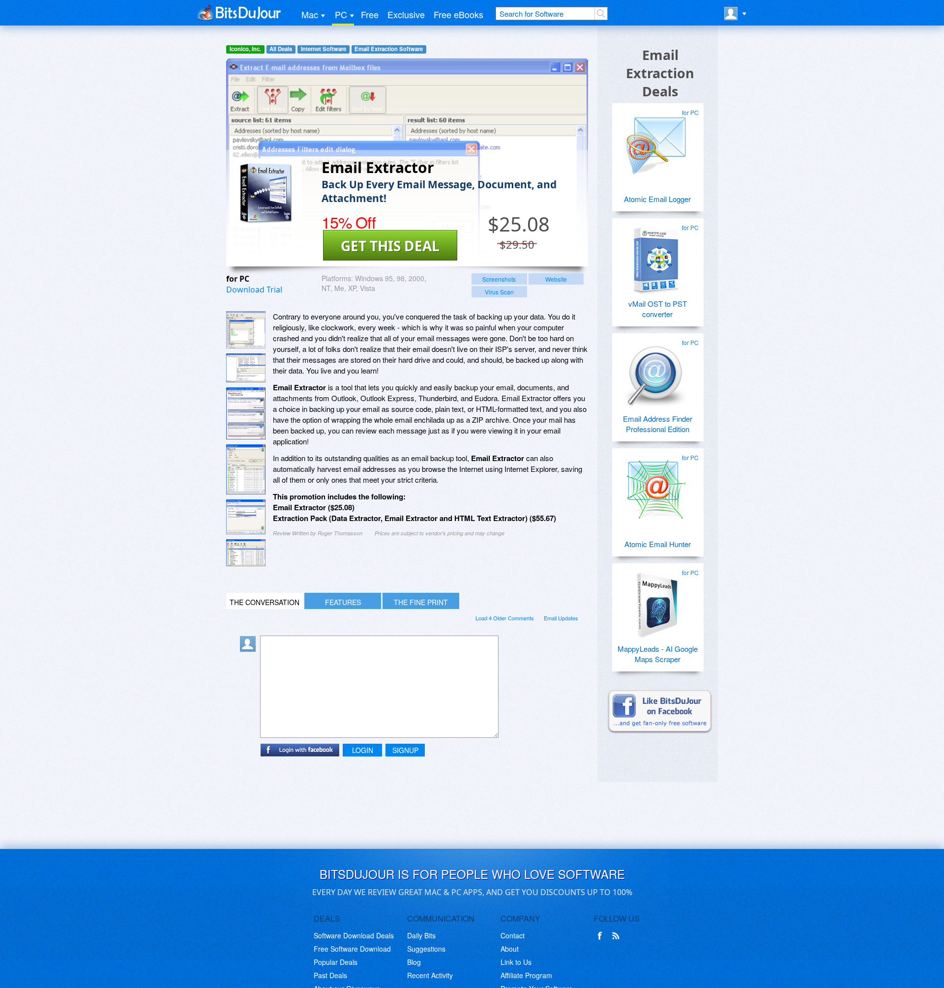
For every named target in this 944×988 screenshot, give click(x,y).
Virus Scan (499, 292)
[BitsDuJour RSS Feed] (617, 936)
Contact (513, 935)
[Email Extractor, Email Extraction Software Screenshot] (246, 413)
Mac (309, 14)
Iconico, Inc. (245, 49)
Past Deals (330, 975)
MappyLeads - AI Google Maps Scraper (658, 653)
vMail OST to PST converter (657, 308)
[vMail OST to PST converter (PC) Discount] (656, 255)
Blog (414, 962)
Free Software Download (352, 949)
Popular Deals (335, 962)
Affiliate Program (526, 975)
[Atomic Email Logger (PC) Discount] (656, 140)
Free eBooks (458, 14)
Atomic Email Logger (657, 199)
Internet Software (323, 49)
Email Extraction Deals (660, 73)
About (510, 949)
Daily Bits (421, 935)
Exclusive (406, 14)
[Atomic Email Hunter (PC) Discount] (656, 485)
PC (341, 14)
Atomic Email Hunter (657, 544)
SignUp (405, 750)
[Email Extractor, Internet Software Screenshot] (246, 469)
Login (362, 750)
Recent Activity (430, 975)
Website (556, 279)
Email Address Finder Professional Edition (657, 423)
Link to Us (516, 962)
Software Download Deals (354, 935)
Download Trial (254, 289)
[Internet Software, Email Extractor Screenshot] (246, 553)
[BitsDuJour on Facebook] (602, 936)
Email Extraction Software (388, 49)
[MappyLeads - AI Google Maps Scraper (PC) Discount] (656, 600)
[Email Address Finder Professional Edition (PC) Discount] (656, 370)
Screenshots (499, 279)
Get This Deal (390, 245)
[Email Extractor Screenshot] (246, 330)
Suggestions (426, 949)
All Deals (280, 49)
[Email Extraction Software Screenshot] (246, 367)
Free (370, 14)
